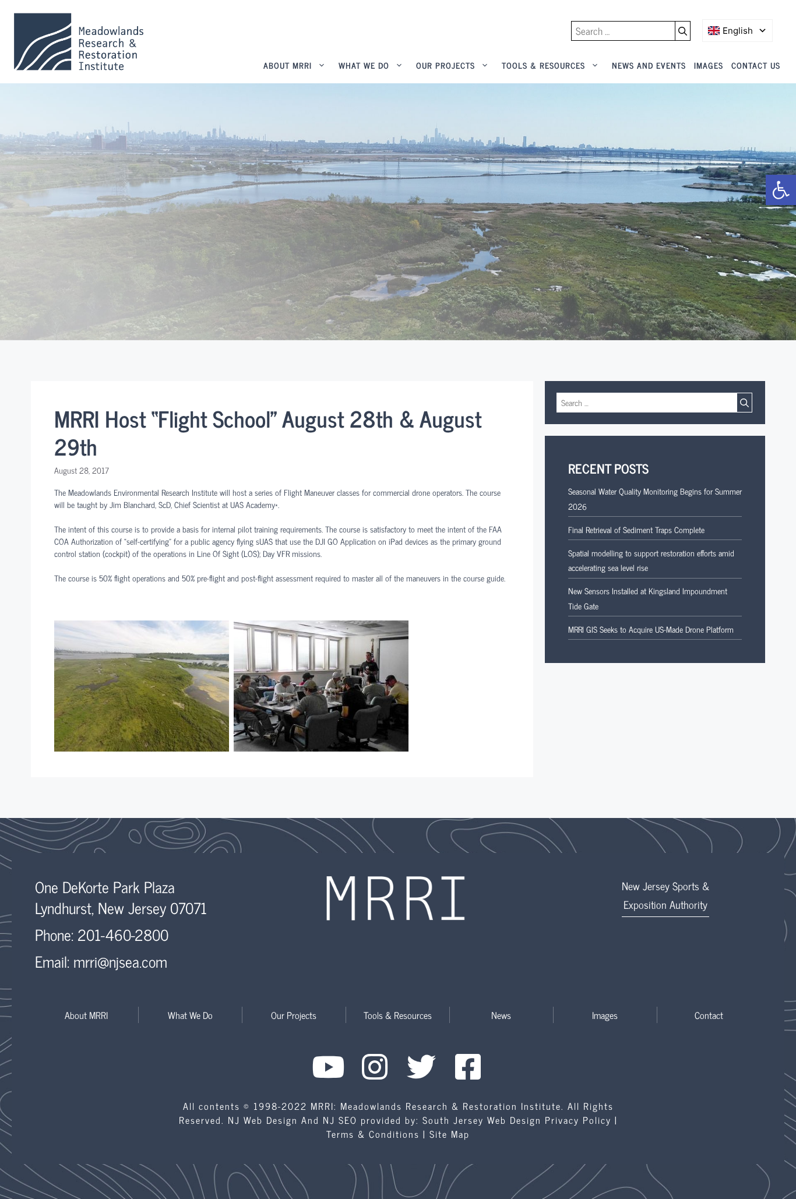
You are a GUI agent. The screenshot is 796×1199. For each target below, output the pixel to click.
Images (708, 65)
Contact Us (755, 65)
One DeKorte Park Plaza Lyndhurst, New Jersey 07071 (121, 897)
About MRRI (287, 65)
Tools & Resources (543, 65)
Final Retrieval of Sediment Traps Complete (636, 529)
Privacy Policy (578, 1119)
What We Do (364, 65)
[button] (781, 190)
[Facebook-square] (467, 1066)
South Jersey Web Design (481, 1119)
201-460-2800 (123, 934)
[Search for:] (623, 31)
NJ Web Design (263, 1119)
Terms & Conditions (373, 1133)
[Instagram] (374, 1066)
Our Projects (445, 65)
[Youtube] (328, 1066)
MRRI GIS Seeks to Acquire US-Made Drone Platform (651, 629)
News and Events (649, 65)
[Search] (683, 31)
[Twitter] (421, 1066)
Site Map (449, 1133)
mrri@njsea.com (120, 961)
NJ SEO (340, 1119)
